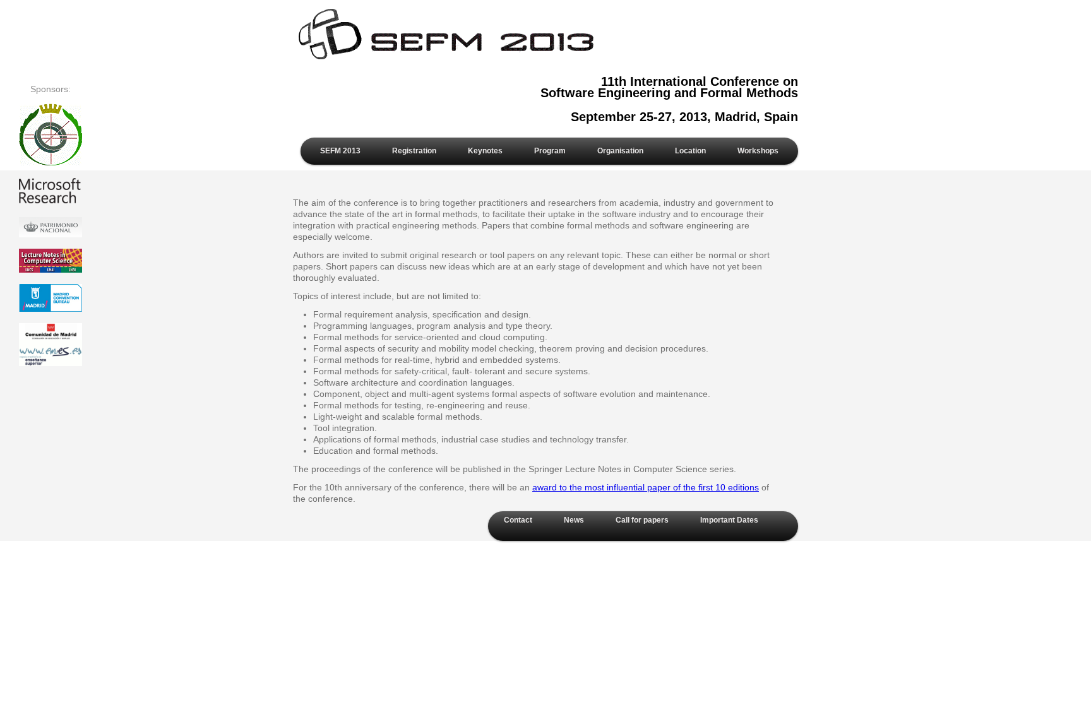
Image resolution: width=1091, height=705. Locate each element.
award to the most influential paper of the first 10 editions (645, 487)
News (574, 520)
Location (690, 150)
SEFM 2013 (340, 150)
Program (550, 150)
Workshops (757, 150)
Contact (518, 520)
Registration (414, 150)
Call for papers (642, 520)
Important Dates (729, 520)
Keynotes (485, 150)
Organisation (620, 150)
